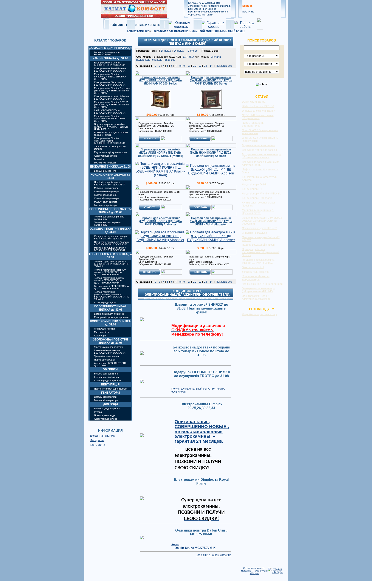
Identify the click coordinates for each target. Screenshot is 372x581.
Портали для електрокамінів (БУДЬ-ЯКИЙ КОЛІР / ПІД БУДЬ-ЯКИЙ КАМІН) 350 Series (211, 80)
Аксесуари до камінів (105, 155)
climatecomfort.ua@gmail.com (212, 11)
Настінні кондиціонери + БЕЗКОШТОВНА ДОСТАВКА (109, 183)
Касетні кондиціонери (105, 195)
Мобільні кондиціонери (106, 188)
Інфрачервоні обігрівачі (106, 377)
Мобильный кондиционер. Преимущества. (258, 212)
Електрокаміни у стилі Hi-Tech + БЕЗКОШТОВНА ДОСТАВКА (111, 97)
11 (194, 65)
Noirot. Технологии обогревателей (253, 124)
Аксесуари (100, 335)
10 (189, 65)
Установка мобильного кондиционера (256, 278)
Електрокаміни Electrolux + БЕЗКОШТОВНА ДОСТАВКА (109, 83)
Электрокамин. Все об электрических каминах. (256, 297)
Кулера (98, 412)
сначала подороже (163, 59)
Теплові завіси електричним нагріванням (109, 217)
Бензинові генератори (106, 400)
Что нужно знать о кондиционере (262, 283)
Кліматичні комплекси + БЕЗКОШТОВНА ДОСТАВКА (109, 351)
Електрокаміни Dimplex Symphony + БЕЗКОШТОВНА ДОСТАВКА (110, 76)
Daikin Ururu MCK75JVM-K (195, 548)
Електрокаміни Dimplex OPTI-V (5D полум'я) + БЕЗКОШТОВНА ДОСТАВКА (111, 104)
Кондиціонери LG (252, 189)
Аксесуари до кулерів (106, 419)
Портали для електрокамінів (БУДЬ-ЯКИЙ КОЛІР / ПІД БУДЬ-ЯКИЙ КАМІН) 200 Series (160, 80)
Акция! (175, 544)
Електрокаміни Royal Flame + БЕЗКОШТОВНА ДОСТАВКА (110, 69)
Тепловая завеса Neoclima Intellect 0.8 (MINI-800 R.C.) (258, 261)
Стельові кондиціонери (106, 198)
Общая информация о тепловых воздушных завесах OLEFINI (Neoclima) (262, 220)
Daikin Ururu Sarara (253, 101)
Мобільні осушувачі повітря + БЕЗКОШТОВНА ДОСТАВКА (110, 249)
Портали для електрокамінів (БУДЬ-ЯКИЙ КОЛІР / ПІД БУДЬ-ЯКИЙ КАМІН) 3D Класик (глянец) (160, 152)
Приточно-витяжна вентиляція (110, 388)
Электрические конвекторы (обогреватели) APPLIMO (258, 290)
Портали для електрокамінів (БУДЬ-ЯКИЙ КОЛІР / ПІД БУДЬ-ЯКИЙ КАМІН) (198, 30)
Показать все (224, 65)
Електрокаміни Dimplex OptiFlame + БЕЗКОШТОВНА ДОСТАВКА (110, 118)
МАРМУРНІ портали (105, 162)
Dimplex (166, 50)
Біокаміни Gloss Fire (105, 171)
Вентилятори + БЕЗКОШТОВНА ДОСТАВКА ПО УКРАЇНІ (111, 287)
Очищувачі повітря (104, 328)
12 (200, 65)
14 (211, 65)
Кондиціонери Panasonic (257, 198)
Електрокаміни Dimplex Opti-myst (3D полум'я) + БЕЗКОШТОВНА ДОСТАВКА (112, 90)
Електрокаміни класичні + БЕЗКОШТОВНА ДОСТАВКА (109, 63)
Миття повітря (101, 332)
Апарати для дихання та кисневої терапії (107, 53)
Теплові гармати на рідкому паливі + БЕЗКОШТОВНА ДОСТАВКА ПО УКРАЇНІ (109, 280)
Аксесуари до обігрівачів (107, 380)
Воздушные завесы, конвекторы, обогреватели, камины (262, 156)
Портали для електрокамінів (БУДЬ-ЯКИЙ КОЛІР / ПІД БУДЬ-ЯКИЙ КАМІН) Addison (211, 152)
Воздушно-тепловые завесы (259, 149)
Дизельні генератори (105, 397)
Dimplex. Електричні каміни (258, 110)
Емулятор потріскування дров (110, 152)
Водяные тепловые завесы (258, 145)
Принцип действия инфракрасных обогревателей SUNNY (260, 252)
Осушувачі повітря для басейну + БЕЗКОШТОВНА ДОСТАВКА (111, 243)
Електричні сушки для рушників (111, 317)
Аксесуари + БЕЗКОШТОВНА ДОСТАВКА (110, 364)
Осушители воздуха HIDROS (259, 228)
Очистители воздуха (254, 232)
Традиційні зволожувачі (106, 356)
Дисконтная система (102, 435)
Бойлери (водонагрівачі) (107, 408)
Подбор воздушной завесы (258, 244)
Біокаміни (99, 159)
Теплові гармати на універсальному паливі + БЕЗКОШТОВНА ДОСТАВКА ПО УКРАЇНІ (112, 295)
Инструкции (97, 440)
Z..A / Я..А (188, 56)
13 (205, 65)
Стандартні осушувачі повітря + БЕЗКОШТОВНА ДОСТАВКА (111, 237)
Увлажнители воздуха (255, 271)
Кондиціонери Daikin (254, 184)
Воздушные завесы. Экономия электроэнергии (260, 163)
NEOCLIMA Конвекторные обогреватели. (258, 117)
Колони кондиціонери (105, 205)
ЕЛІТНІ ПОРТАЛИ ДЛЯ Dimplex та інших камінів (111, 133)
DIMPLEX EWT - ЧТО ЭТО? (258, 106)
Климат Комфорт (138, 30)
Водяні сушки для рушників (109, 314)
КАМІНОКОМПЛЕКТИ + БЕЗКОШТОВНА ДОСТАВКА (109, 111)
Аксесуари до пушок (105, 302)
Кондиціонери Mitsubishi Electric (261, 193)
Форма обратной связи (200, 14)
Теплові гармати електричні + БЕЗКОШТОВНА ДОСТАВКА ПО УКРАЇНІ (112, 264)
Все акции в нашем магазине (213, 554)
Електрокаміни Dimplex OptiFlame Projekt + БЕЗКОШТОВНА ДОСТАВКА (109, 140)
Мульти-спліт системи (106, 201)
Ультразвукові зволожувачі (108, 347)
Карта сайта (97, 444)
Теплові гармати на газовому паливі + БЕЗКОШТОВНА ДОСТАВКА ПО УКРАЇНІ (110, 272)
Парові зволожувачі (104, 359)
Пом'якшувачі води (104, 415)
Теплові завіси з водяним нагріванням (107, 223)
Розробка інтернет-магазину (259, 314)
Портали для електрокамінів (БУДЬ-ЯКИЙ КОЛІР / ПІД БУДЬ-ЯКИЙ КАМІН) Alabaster (160, 221)
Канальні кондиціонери (106, 191)
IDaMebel (192, 50)
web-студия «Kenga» (259, 572)
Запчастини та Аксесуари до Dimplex (110, 147)
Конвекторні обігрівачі (106, 373)
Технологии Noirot (253, 267)
